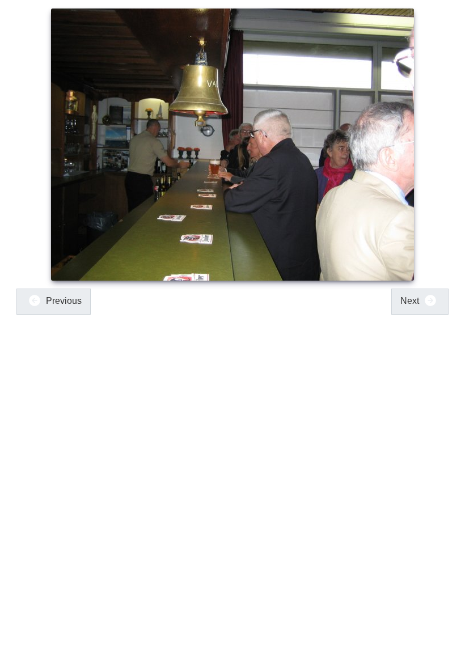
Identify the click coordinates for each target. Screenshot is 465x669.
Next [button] (410, 301)
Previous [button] (63, 301)
